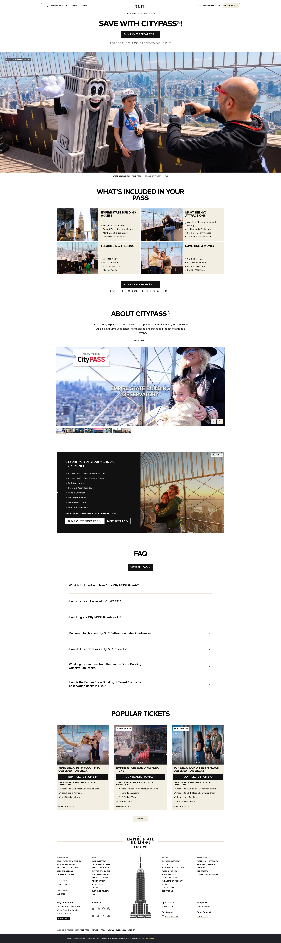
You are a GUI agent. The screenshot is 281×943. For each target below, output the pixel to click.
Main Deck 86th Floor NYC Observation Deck (79, 769)
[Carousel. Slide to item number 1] (60, 430)
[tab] (81, 762)
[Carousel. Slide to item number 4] (89, 430)
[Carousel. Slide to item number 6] (107, 430)
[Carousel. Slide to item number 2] (70, 430)
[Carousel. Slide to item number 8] (126, 430)
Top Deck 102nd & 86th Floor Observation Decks (196, 769)
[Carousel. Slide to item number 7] (117, 430)
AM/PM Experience (118, 329)
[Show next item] (220, 421)
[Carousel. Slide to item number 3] (79, 430)
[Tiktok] (98, 915)
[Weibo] (108, 915)
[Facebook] (93, 908)
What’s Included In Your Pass (127, 176)
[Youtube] (93, 915)
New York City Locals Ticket (121, 930)
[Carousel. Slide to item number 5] (98, 430)
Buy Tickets (229, 5)
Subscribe (62, 918)
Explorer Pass (98, 930)
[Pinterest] (108, 908)
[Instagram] (98, 908)
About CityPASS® (153, 176)
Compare (139, 818)
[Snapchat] (103, 908)
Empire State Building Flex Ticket (137, 769)
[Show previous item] (213, 421)
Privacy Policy (150, 938)
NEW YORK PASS (82, 930)
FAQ (166, 176)
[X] (103, 915)
